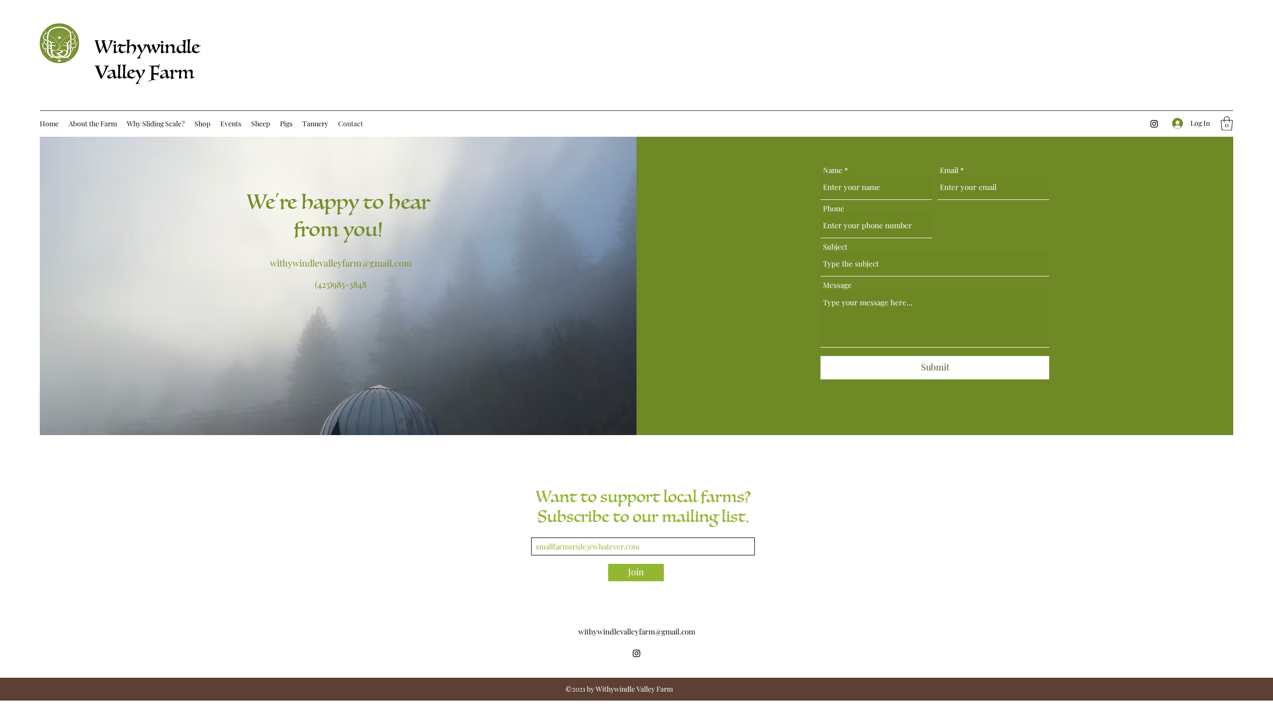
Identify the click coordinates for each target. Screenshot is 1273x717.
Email (949, 170)
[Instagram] (1154, 124)
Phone (833, 208)
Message (837, 285)
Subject (835, 247)
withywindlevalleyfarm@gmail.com (341, 263)
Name (832, 170)
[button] (1227, 123)
